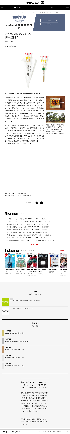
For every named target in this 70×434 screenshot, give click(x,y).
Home (13, 12)
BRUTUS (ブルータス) (21, 12)
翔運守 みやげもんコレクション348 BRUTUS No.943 (28, 229)
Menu (52, 7)
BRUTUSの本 (49, 24)
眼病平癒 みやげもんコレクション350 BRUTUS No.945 (28, 224)
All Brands (17, 7)
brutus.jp (48, 20)
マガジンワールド (35, 2)
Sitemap (4, 432)
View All (61, 250)
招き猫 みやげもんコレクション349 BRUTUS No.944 (28, 227)
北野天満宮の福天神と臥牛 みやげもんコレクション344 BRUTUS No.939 (34, 240)
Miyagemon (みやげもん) (33, 12)
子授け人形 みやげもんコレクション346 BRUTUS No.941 (29, 235)
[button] (63, 263)
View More (34, 244)
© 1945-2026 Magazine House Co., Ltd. (53, 432)
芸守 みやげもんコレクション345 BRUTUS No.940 (27, 237)
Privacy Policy (15, 432)
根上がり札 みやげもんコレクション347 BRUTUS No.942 (29, 232)
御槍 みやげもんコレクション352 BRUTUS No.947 (27, 219)
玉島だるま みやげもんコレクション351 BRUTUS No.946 (29, 221)
